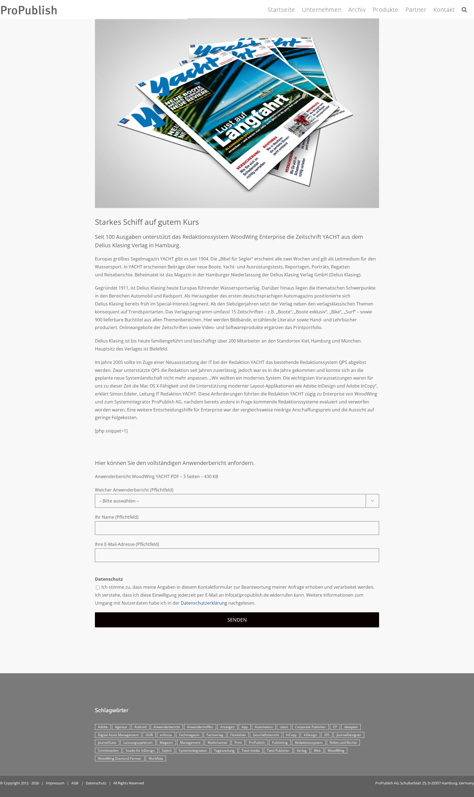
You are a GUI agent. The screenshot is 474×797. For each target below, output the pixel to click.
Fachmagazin (189, 735)
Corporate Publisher (310, 727)
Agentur (121, 727)
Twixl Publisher (278, 750)
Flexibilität (238, 735)
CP (335, 727)
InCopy (291, 735)
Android (140, 727)
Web (317, 750)
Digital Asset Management (118, 735)
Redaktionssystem (309, 742)
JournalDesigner (349, 735)
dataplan (351, 727)
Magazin (166, 742)
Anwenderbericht (167, 727)
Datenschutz (96, 783)
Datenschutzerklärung (204, 603)
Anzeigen (227, 727)
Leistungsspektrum (138, 742)
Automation (264, 727)
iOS (326, 735)
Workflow (156, 758)
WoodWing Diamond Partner (120, 758)
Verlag (302, 750)
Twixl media (251, 750)
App (245, 727)
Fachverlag (215, 735)
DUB (149, 735)
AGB (74, 783)
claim (284, 727)
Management (190, 742)
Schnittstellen (108, 750)
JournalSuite (107, 742)
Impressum (55, 783)
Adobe (103, 727)
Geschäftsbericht (266, 735)
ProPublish (257, 742)
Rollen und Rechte (343, 742)
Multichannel (217, 742)
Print (238, 742)
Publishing (280, 742)
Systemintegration (193, 750)
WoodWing (336, 750)
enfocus (166, 735)
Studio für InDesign (140, 750)
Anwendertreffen (200, 727)
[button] (464, 8)
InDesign (310, 735)
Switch (167, 750)
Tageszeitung (224, 750)
